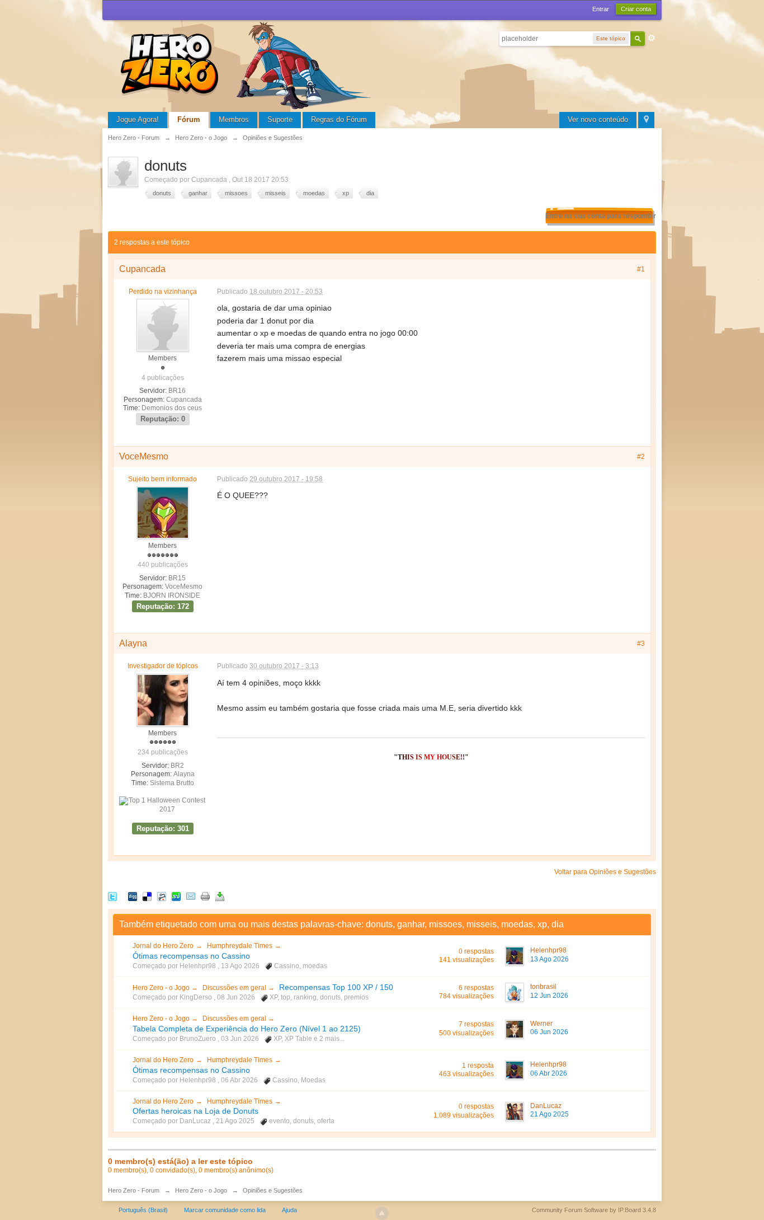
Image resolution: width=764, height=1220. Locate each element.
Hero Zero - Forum (133, 1190)
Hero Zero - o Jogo (162, 988)
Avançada (651, 38)
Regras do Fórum (339, 119)
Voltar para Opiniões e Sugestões (605, 872)
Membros (234, 119)
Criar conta (636, 9)
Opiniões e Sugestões (273, 1190)
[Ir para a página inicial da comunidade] (248, 64)
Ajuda (289, 1210)
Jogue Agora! (137, 119)
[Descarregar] (219, 895)
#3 (641, 643)
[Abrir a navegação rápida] (646, 120)
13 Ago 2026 (549, 959)
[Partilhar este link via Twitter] (112, 895)
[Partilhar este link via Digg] (132, 895)
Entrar (600, 9)
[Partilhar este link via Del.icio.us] (147, 895)
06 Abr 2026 (548, 1073)
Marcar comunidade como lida (225, 1210)
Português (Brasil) (143, 1210)
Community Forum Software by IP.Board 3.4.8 (594, 1210)
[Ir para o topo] (382, 1213)
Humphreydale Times (239, 946)
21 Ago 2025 (549, 1114)
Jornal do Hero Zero (163, 946)
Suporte (280, 119)
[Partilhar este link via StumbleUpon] (176, 895)
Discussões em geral (235, 988)
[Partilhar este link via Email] (190, 895)
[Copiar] (205, 895)
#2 (641, 457)
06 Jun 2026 (549, 1032)
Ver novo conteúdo (598, 119)
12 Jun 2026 (549, 996)
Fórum (188, 119)
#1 (641, 269)
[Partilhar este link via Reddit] (161, 895)
